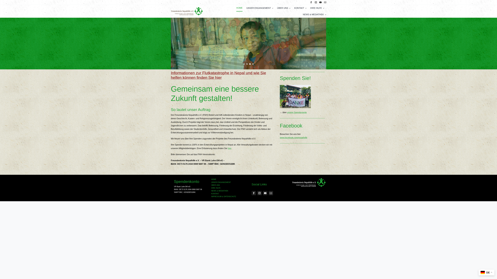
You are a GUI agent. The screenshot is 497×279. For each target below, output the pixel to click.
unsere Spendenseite (297, 112)
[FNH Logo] (187, 8)
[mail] (325, 2)
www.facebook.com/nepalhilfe (293, 138)
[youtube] (320, 2)
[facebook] (311, 2)
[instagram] (316, 2)
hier (229, 148)
